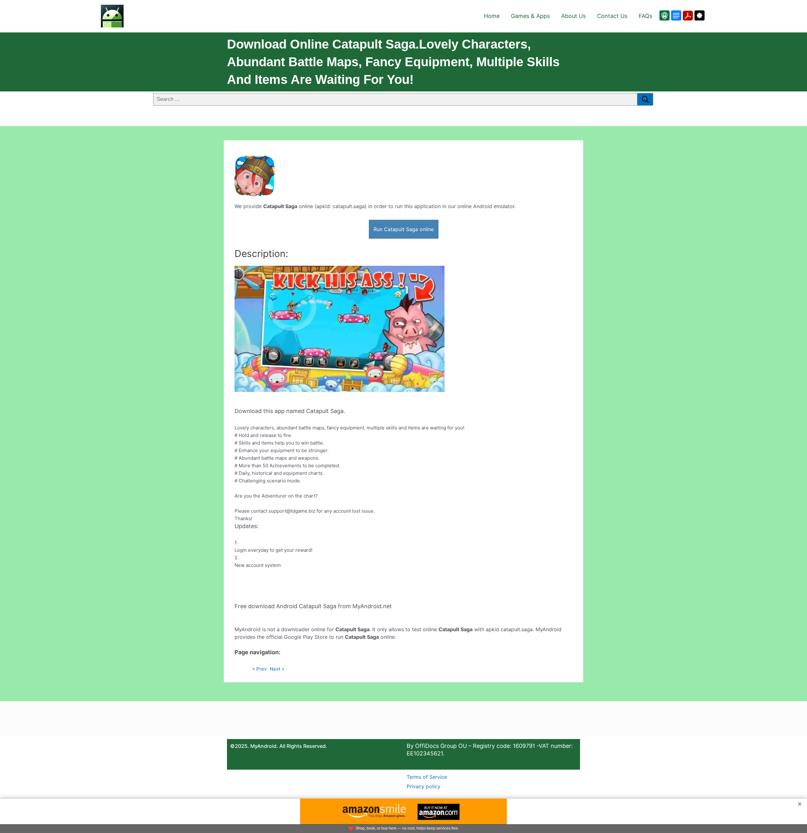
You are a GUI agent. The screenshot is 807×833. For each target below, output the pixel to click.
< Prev (259, 669)
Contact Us (612, 16)
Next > (277, 669)
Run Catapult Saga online (404, 229)
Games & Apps (530, 16)
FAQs (645, 16)
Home (492, 16)
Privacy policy (423, 786)
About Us (573, 16)
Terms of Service (427, 777)
